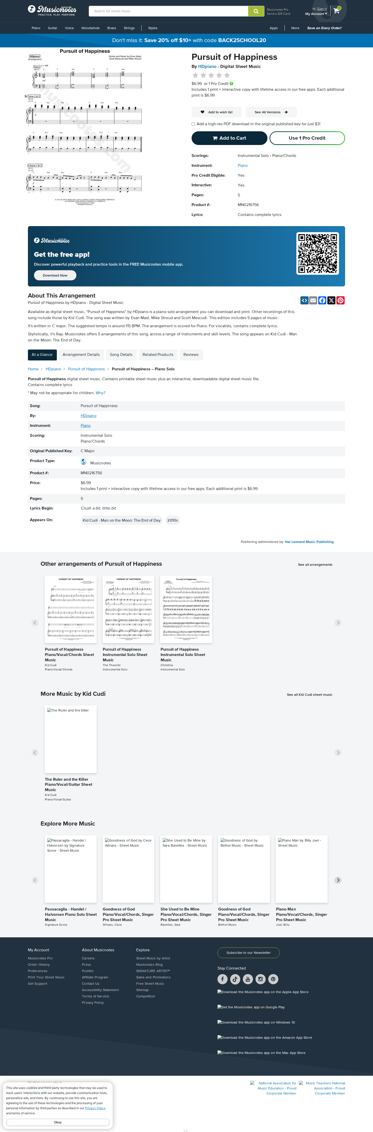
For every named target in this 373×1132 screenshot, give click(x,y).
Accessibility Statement (100, 990)
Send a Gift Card (278, 13)
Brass (111, 28)
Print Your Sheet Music (46, 977)
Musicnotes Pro (277, 9)
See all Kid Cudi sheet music (309, 694)
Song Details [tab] (121, 355)
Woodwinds (90, 28)
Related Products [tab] (158, 355)
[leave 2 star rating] (203, 75)
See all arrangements (315, 564)
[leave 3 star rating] (211, 75)
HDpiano (207, 66)
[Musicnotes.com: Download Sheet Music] (52, 10)
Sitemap (142, 990)
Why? (100, 393)
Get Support (37, 983)
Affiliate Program (95, 977)
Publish (88, 971)
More (297, 30)
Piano (36, 28)
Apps (274, 28)
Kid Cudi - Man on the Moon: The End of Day (122, 520)
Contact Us (90, 983)
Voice (69, 28)
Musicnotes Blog (149, 964)
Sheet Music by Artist (153, 958)
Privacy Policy (93, 1003)
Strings (129, 28)
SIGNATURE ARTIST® (153, 971)
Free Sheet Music (150, 983)
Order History (39, 964)
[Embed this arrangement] (304, 300)
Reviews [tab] (191, 355)
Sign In (322, 9)
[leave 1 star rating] (195, 75)
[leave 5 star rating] (227, 75)
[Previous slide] (35, 622)
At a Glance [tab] (42, 355)
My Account (315, 13)
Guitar (52, 28)
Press (86, 964)
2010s (172, 520)
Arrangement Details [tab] (81, 355)
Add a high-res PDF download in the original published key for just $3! (258, 124)
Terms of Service (95, 996)
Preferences (37, 971)
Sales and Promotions (153, 977)
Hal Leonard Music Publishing (309, 542)
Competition (145, 996)
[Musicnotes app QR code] (317, 256)
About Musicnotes (98, 950)
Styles (153, 28)
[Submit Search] (256, 11)
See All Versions (268, 112)
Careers (88, 958)
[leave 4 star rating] (219, 75)
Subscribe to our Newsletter (249, 953)
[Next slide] (338, 622)
